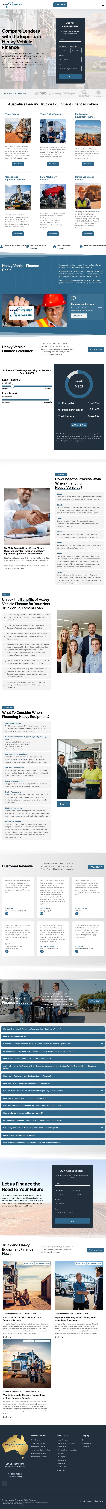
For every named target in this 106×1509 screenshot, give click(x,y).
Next (70, 77)
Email (61, 65)
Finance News (28, 1263)
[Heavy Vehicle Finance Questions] (66, 246)
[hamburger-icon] (103, 5)
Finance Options (63, 1435)
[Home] (12, 5)
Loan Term (8, 393)
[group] (70, 39)
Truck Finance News (43, 1263)
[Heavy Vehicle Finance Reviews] (13, 246)
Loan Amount (10, 379)
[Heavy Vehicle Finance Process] (93, 246)
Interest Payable (71, 409)
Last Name (74, 46)
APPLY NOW (77, 425)
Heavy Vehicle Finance (12, 1313)
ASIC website (9, 1505)
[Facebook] (4, 1483)
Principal (66, 403)
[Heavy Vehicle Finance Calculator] (39, 246)
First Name (63, 46)
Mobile (61, 55)
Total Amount (66, 416)
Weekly (79, 381)
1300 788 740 (16, 1474)
